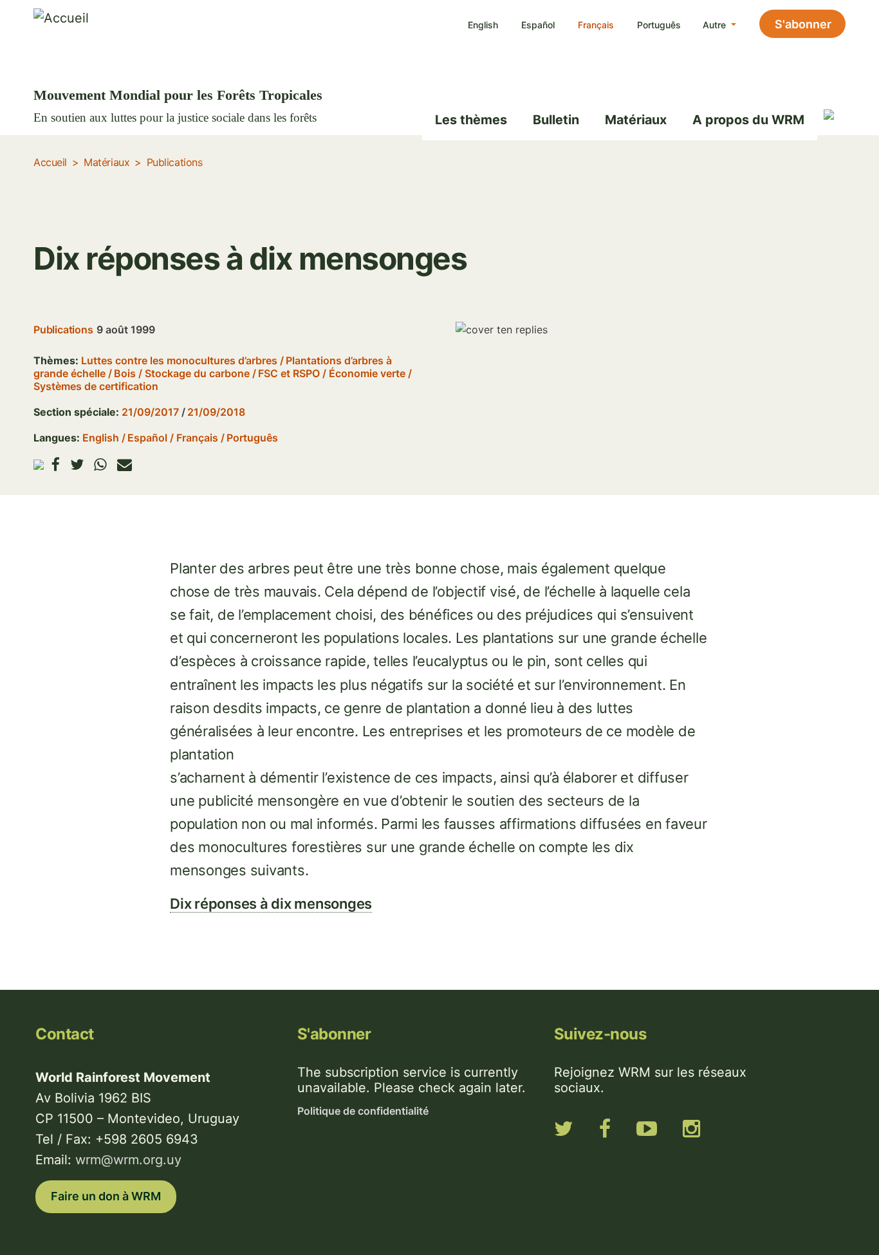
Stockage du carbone (197, 373)
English (483, 24)
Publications (174, 162)
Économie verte (367, 373)
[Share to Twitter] (77, 464)
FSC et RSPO (289, 373)
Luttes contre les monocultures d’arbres (179, 360)
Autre (715, 24)
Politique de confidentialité (363, 1110)
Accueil (50, 162)
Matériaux (636, 119)
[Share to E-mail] (124, 464)
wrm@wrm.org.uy (128, 1159)
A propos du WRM (748, 119)
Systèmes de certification (95, 386)
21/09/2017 (150, 411)
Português (659, 24)
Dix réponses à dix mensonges (271, 903)
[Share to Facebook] (55, 464)
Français (596, 24)
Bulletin (556, 119)
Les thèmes (471, 119)
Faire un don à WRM (106, 1196)
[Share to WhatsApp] (100, 464)
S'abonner (803, 24)
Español (538, 24)
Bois (125, 373)
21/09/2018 (216, 411)
